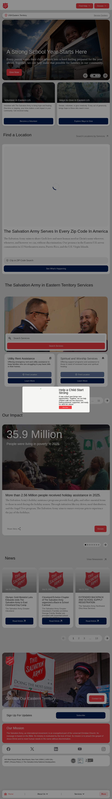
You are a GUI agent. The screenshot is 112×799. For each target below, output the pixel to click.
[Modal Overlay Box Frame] (56, 399)
